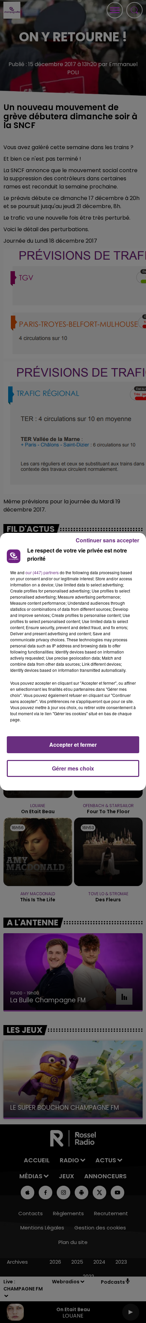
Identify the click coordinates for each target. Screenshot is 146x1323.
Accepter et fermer (73, 744)
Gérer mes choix (73, 768)
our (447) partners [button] (42, 572)
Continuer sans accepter (107, 540)
